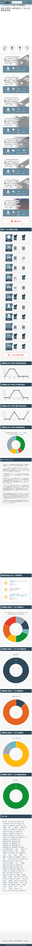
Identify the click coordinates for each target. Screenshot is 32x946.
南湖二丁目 (19, 831)
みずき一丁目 (17, 888)
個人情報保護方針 (19, 941)
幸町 (10, 827)
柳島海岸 (18, 857)
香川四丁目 (6, 861)
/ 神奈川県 (6, 5)
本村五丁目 (19, 825)
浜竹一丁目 (17, 876)
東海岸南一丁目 (7, 843)
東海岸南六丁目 (16, 847)
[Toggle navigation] (29, 2)
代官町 (24, 874)
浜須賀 (24, 884)
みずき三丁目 (14, 890)
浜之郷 (22, 851)
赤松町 (10, 876)
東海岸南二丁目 (16, 843)
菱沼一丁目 (22, 871)
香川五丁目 (13, 861)
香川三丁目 (25, 859)
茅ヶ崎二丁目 (20, 821)
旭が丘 (4, 880)
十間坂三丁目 (14, 829)
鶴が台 (11, 851)
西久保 (11, 849)
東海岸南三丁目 (7, 845)
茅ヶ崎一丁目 (12, 821)
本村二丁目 (20, 823)
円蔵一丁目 (24, 849)
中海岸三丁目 (14, 837)
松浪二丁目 (24, 880)
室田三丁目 (13, 869)
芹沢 (21, 886)
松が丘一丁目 (23, 882)
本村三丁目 (6, 825)
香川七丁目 (6, 863)
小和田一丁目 (19, 869)
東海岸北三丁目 (16, 839)
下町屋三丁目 (22, 853)
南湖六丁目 (6, 835)
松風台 (11, 863)
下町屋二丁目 (14, 853)
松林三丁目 (13, 874)
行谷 (15, 886)
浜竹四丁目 (13, 878)
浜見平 (24, 857)
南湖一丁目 (13, 831)
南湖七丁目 (13, 835)
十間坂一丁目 (23, 827)
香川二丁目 (18, 859)
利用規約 (11, 941)
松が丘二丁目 (6, 884)
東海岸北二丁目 (7, 839)
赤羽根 (22, 863)
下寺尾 (10, 888)
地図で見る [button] (17, 221)
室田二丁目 (6, 869)
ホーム (2, 5)
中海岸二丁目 (6, 837)
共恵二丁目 (6, 831)
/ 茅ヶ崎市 (10, 5)
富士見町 (11, 882)
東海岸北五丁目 (16, 841)
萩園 (22, 847)
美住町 (10, 880)
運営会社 (5, 941)
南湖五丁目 (19, 833)
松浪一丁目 (17, 880)
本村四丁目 (13, 825)
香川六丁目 (19, 861)
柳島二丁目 (13, 857)
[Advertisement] (16, 29)
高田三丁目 (19, 865)
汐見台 (10, 886)
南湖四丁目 (13, 833)
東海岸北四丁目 (7, 841)
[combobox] (17, 2)
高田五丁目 (13, 867)
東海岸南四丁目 (16, 845)
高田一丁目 (6, 865)
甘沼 (16, 863)
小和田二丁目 (6, 871)
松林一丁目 (19, 873)
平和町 (16, 882)
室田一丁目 (19, 867)
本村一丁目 (14, 823)
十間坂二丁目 (6, 829)
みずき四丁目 (22, 890)
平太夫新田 (6, 849)
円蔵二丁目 (6, 851)
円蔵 (16, 849)
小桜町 (18, 874)
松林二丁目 (6, 874)
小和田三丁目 (14, 871)
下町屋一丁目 (6, 853)
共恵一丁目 (22, 829)
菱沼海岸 (13, 884)
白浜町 (18, 884)
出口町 (18, 878)
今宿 (4, 855)
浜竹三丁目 (6, 878)
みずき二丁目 (6, 890)
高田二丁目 (13, 865)
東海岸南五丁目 (7, 847)
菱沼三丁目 (13, 873)
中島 (10, 855)
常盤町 (4, 882)
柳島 (21, 855)
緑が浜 (4, 886)
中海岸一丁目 (19, 835)
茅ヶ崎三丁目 (6, 823)
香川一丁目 (12, 859)
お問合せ (26, 941)
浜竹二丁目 (24, 876)
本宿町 (4, 876)
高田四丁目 (6, 867)
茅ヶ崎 (4, 821)
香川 (4, 859)
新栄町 (16, 827)
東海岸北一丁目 (23, 837)
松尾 (15, 855)
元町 (24, 825)
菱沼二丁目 (6, 873)
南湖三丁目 (6, 833)
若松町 (4, 827)
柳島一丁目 (6, 857)
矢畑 (16, 851)
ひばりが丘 (25, 878)
